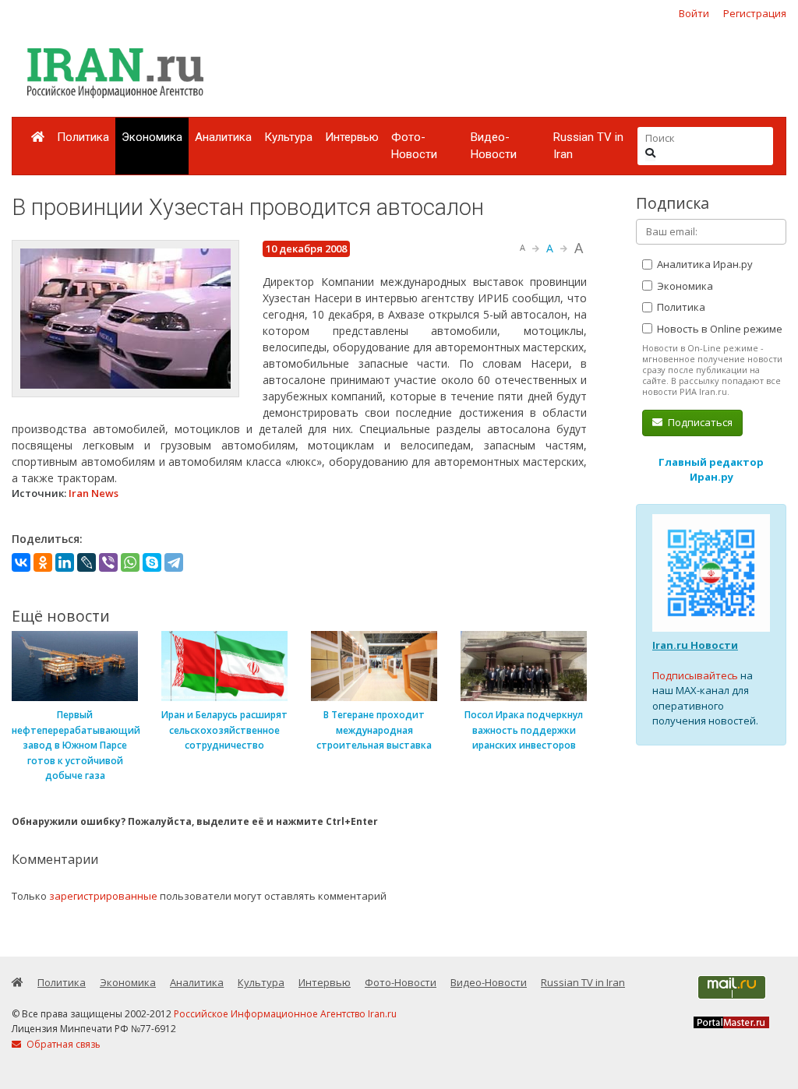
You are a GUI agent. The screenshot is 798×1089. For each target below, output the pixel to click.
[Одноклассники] (43, 562)
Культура (288, 137)
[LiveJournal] (86, 562)
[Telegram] (173, 562)
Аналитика (223, 137)
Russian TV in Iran (588, 146)
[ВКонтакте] (21, 562)
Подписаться (699, 422)
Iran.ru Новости (695, 645)
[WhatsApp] (130, 562)
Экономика (152, 137)
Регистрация (754, 13)
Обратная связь (62, 1044)
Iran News (93, 493)
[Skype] (152, 562)
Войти (694, 13)
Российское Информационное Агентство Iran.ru (285, 1013)
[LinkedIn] (64, 562)
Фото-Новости (414, 146)
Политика (83, 137)
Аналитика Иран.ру (704, 264)
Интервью (352, 137)
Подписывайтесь (695, 675)
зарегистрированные (103, 896)
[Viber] (108, 562)
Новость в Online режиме (718, 329)
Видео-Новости (494, 146)
